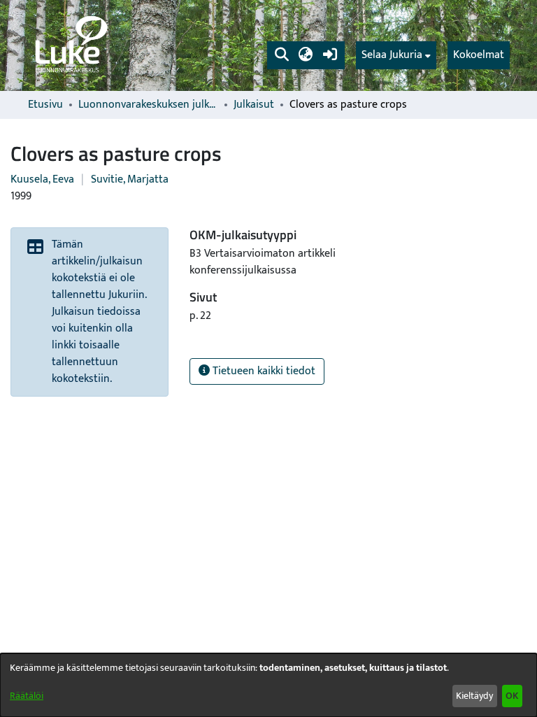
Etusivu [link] (45, 105)
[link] (70, 45)
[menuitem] (396, 55)
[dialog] (268, 685)
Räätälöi (26, 695)
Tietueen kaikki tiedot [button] (262, 371)
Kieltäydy (474, 696)
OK (512, 696)
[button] (281, 55)
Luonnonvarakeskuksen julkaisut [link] (148, 105)
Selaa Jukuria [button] (391, 55)
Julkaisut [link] (254, 105)
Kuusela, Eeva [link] (42, 179)
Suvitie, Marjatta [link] (130, 179)
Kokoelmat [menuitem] (478, 54)
